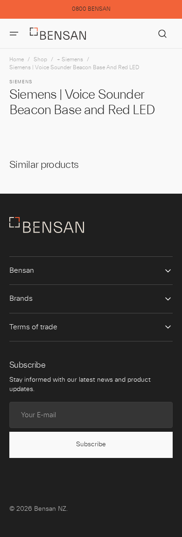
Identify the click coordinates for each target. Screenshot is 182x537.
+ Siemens (70, 59)
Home (16, 59)
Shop (40, 59)
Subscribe (91, 444)
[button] (14, 33)
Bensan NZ (50, 509)
